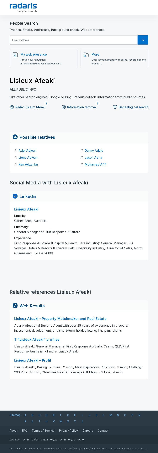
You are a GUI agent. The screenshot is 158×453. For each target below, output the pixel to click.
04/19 (80, 439)
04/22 (53, 439)
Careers (87, 430)
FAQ (24, 430)
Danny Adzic (94, 150)
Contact (103, 430)
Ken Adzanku (28, 164)
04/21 (63, 439)
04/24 (35, 439)
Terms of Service (43, 430)
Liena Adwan (27, 157)
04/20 (71, 439)
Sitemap (15, 415)
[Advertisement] (79, 123)
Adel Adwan (27, 150)
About (14, 430)
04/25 (26, 439)
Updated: (15, 439)
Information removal (82, 107)
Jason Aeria (93, 157)
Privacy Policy (68, 430)
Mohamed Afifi (95, 164)
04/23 (44, 439)
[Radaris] (23, 5)
